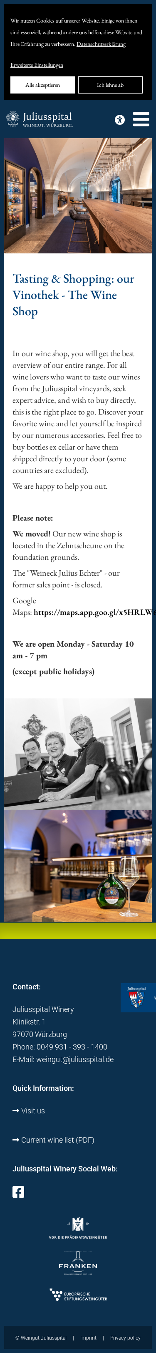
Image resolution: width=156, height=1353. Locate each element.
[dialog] (78, 52)
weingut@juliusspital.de (75, 1059)
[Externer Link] (18, 1194)
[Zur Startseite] (39, 119)
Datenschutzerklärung (101, 44)
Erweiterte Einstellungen (36, 64)
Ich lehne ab (110, 85)
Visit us (33, 1110)
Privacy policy (125, 1338)
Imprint (88, 1338)
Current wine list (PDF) (57, 1140)
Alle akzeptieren (42, 85)
